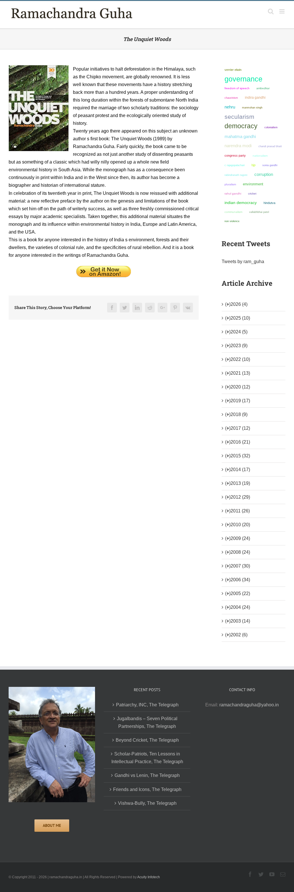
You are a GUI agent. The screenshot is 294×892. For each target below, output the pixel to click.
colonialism (271, 127)
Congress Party (235, 155)
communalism (233, 211)
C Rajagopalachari (235, 165)
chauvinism (231, 97)
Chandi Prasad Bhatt (270, 146)
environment (253, 184)
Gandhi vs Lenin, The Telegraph (147, 775)
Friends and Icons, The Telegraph (147, 789)
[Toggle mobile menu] (282, 11)
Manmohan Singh (252, 107)
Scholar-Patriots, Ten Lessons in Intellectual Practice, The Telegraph (147, 757)
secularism (239, 116)
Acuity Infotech (148, 877)
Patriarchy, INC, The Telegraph (147, 704)
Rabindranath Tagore (236, 175)
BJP (254, 165)
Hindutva (269, 203)
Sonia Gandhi (269, 165)
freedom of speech (237, 88)
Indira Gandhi (255, 98)
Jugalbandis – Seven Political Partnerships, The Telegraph (147, 722)
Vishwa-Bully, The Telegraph (147, 803)
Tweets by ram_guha (243, 261)
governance (243, 79)
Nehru (230, 107)
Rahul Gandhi (233, 193)
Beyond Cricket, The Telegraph (147, 740)
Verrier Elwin (233, 69)
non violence (232, 221)
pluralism (230, 184)
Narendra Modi (238, 145)
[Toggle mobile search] (271, 11)
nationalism (260, 155)
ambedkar (263, 88)
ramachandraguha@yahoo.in (249, 704)
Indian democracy (241, 203)
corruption (263, 174)
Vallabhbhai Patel (259, 212)
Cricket (252, 193)
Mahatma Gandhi (240, 136)
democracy (241, 126)
